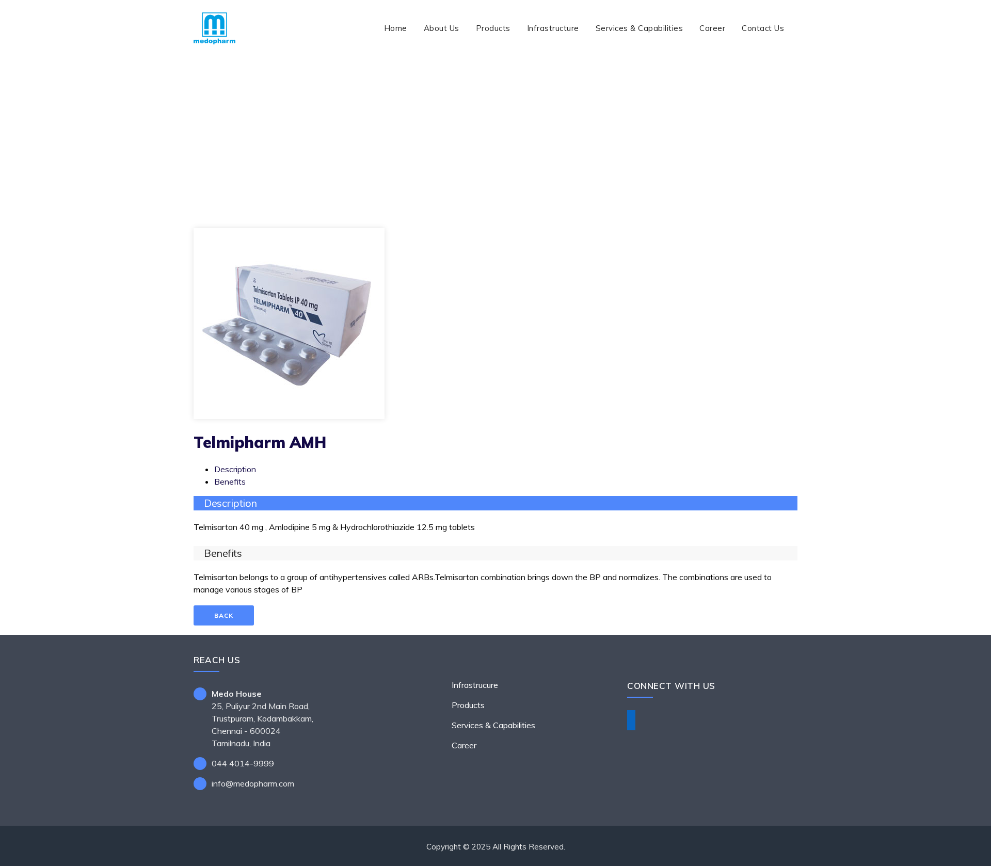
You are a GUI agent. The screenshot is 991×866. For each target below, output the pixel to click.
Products (493, 28)
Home (395, 28)
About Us (441, 28)
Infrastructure (553, 28)
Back (223, 615)
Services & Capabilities (639, 28)
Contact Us (763, 28)
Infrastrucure (475, 685)
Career (712, 28)
